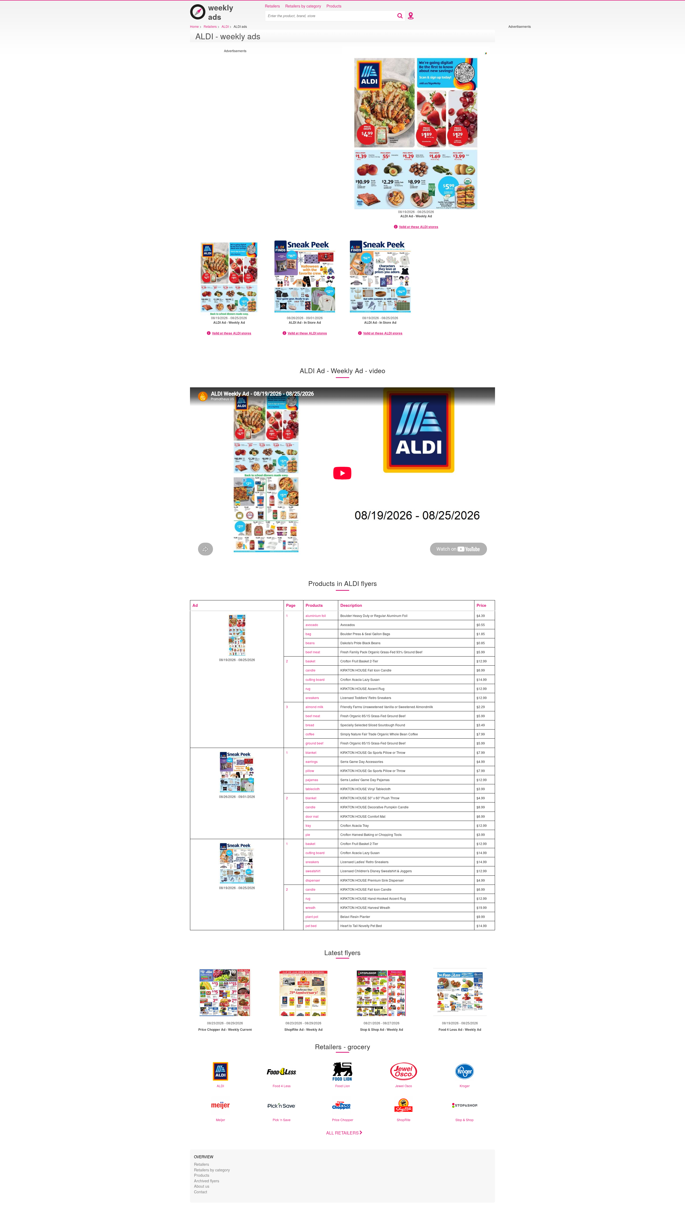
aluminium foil (316, 615)
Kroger (465, 1085)
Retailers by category (303, 6)
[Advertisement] (524, 109)
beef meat (313, 652)
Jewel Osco (403, 1085)
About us (201, 1186)
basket (310, 661)
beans (310, 642)
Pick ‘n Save (282, 1119)
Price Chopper (342, 1119)
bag (308, 633)
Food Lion (342, 1085)
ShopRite (403, 1119)
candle (310, 670)
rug (308, 688)
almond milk (314, 706)
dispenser (313, 880)
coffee (310, 734)
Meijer (220, 1119)
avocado (312, 624)
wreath (310, 907)
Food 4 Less (282, 1085)
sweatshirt (313, 871)
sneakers (312, 697)
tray (308, 825)
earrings (312, 761)
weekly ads (220, 12)
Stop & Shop (464, 1119)
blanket (311, 752)
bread (310, 725)
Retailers (272, 6)
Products (333, 6)
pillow (310, 770)
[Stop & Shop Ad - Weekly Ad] (381, 992)
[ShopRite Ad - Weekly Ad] (303, 992)
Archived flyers (206, 1180)
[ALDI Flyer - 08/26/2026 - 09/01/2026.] (305, 276)
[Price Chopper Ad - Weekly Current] (225, 992)
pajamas (312, 779)
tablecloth (313, 788)
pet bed (311, 925)
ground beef (314, 743)
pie (308, 834)
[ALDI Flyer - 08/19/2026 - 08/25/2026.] (416, 127)
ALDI (220, 1085)
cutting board (315, 679)
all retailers (342, 1133)
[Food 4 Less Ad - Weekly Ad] (460, 992)
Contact (200, 1191)
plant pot (312, 916)
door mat (312, 816)
